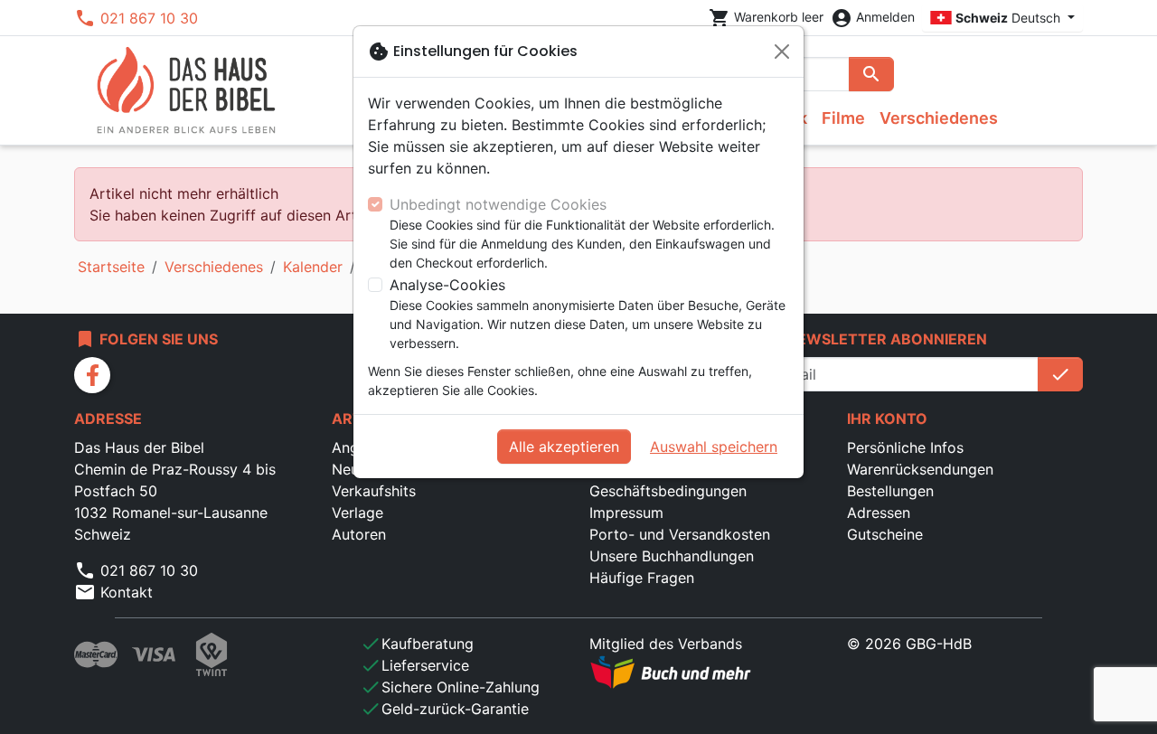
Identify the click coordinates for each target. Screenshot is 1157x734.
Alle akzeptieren (564, 447)
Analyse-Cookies (447, 285)
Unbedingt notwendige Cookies (498, 204)
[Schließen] (781, 51)
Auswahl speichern (713, 447)
